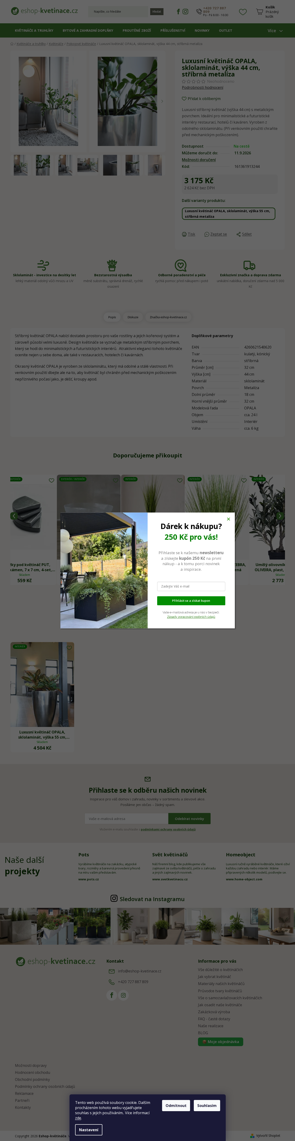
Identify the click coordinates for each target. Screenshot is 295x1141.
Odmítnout (176, 1105)
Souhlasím (207, 1105)
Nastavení (88, 1129)
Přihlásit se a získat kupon (191, 601)
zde (78, 1117)
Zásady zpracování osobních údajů (191, 617)
